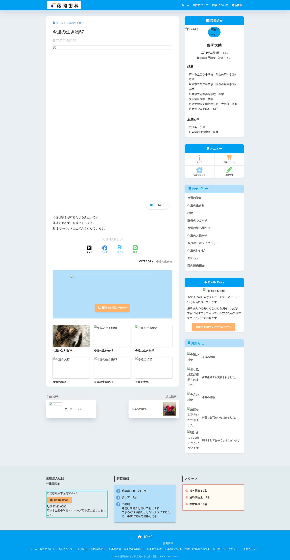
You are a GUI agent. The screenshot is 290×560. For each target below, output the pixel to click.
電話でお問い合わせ (114, 307)
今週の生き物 (164, 261)
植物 (190, 213)
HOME (147, 537)
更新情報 (237, 5)
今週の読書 (194, 197)
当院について (201, 5)
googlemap (60, 499)
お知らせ (193, 258)
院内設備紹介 (196, 265)
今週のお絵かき (197, 235)
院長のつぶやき (197, 220)
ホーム (185, 5)
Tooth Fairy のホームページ (214, 326)
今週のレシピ (196, 250)
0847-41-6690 (58, 506)
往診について (220, 5)
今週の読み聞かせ (198, 228)
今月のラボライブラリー (203, 243)
